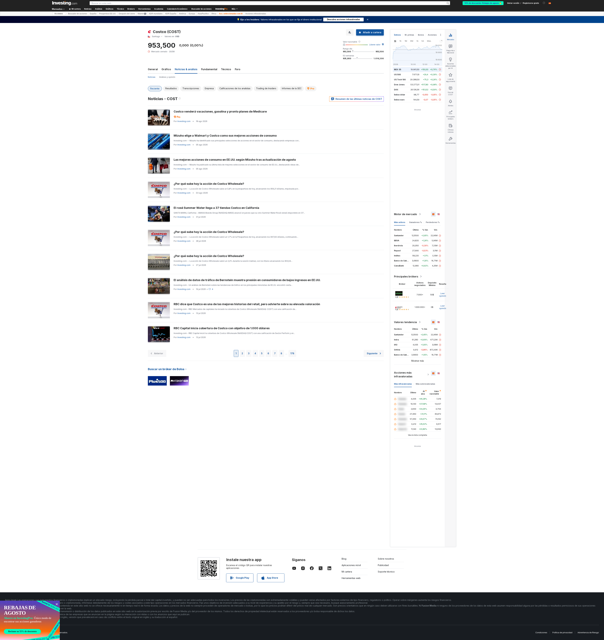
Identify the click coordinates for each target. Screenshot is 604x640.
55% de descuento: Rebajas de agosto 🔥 (483, 3)
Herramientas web (351, 578)
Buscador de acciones (201, 9)
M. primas (409, 35)
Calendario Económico (177, 9)
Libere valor (374, 44)
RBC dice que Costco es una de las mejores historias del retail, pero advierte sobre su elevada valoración (247, 304)
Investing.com (183, 121)
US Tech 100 (400, 79)
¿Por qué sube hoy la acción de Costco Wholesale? (209, 183)
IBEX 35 (397, 69)
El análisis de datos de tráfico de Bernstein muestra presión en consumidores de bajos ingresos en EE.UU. (247, 280)
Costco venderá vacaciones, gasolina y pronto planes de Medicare (220, 111)
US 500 (397, 74)
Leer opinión (442, 294)
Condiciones (541, 632)
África (213, 14)
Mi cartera (347, 571)
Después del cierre (127, 14)
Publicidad (383, 565)
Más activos (399, 222)
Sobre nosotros (386, 558)
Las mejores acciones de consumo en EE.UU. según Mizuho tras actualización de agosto (235, 159)
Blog (344, 558)
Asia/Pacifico (203, 14)
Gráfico (166, 69)
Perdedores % (433, 222)
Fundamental (209, 69)
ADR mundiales (155, 14)
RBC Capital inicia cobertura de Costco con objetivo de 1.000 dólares (222, 328)
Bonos (421, 35)
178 (292, 353)
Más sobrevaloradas (425, 384)
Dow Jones (399, 84)
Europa (192, 14)
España (93, 14)
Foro (237, 69)
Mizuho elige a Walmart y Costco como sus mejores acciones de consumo (225, 135)
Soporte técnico (386, 571)
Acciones (58, 14)
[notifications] (544, 2)
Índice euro (399, 100)
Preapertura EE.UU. (107, 14)
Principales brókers (406, 276)
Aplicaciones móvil (351, 565)
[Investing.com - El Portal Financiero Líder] (64, 3)
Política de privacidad (562, 632)
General (153, 69)
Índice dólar (399, 94)
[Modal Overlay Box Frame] (30, 620)
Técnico (226, 69)
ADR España (170, 14)
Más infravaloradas (403, 384)
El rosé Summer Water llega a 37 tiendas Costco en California (216, 207)
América (182, 14)
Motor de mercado (405, 214)
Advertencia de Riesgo (588, 632)
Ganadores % (415, 222)
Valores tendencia (405, 322)
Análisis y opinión (167, 77)
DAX (396, 89)
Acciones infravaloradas (255, 14)
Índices (397, 35)
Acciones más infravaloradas (403, 374)
